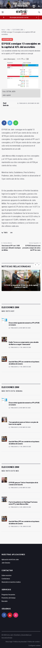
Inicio (3, 30)
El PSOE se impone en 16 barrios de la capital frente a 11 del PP (21, 286)
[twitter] (9, 122)
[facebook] (4, 122)
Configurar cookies (34, 645)
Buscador (5, 601)
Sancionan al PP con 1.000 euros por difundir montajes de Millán (11, 248)
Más (8, 30)
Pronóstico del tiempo (9, 598)
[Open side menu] (3, 12)
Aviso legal (9, 642)
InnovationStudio (7, 638)
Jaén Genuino (6, 563)
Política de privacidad (20, 642)
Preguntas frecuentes (8, 595)
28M (11, 232)
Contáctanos (6, 579)
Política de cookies (34, 642)
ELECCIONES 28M (17, 30)
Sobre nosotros (6, 575)
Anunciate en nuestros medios (11, 582)
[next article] (37, 17)
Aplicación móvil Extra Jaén (10, 560)
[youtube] (9, 615)
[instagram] (15, 615)
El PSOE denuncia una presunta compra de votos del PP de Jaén (31, 248)
